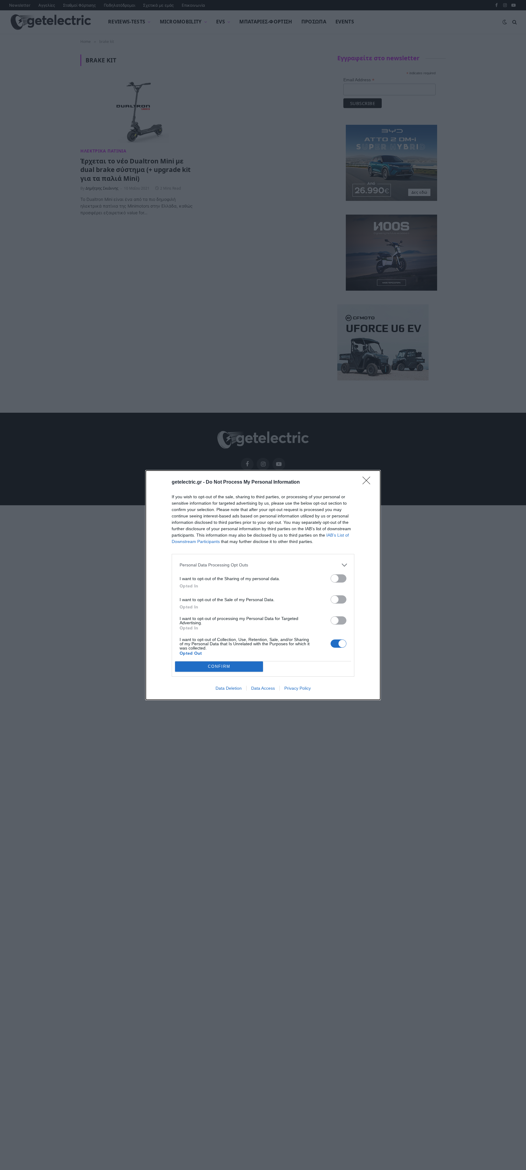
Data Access (263, 688)
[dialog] (263, 585)
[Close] (368, 482)
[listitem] (263, 565)
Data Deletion (229, 688)
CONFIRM (219, 666)
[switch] (338, 578)
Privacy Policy (297, 688)
